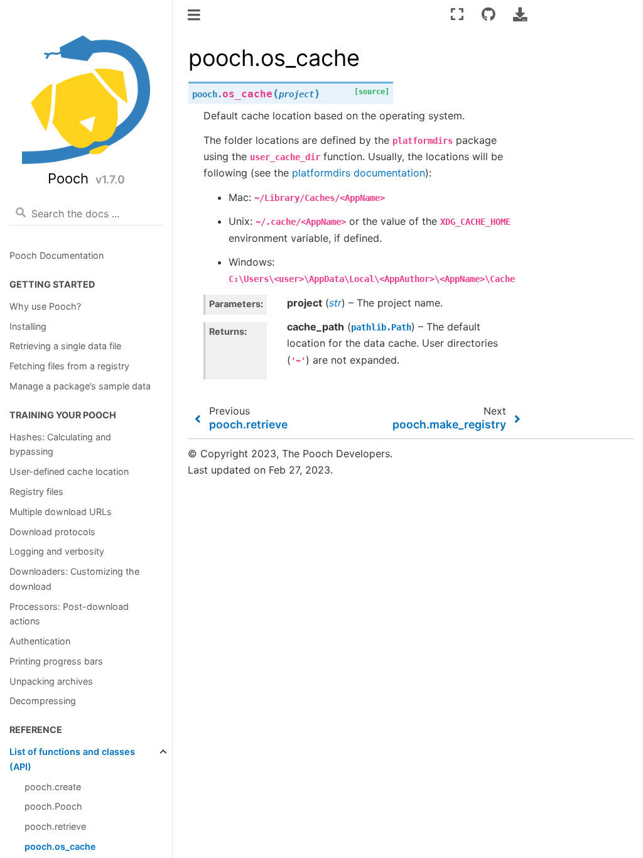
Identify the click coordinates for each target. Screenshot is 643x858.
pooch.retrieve (55, 826)
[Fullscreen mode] (457, 14)
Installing (27, 326)
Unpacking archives (51, 681)
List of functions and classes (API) (72, 759)
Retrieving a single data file (65, 345)
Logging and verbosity (56, 551)
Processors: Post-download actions (69, 614)
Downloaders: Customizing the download (74, 579)
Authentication (39, 641)
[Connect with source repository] (488, 14)
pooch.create (52, 786)
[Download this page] (519, 14)
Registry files (36, 491)
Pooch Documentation (56, 255)
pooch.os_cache (60, 846)
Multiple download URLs (60, 511)
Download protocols (52, 531)
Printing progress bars (56, 661)
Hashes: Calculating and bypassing (60, 444)
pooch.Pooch (53, 806)
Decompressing (42, 700)
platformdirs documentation (358, 172)
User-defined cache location (69, 471)
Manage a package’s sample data (80, 386)
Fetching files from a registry (69, 366)
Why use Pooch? (45, 306)
